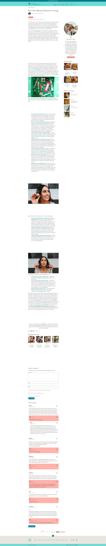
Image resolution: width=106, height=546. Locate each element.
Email (29, 386)
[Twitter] (75, 540)
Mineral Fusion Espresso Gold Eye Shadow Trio (40, 139)
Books (67, 4)
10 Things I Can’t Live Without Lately (55, 346)
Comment (30, 372)
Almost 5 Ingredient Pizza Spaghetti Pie (67, 73)
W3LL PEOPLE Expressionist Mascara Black (39, 280)
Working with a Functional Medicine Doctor (47, 346)
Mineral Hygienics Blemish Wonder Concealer (40, 227)
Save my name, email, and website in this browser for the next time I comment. (39, 390)
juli (32, 13)
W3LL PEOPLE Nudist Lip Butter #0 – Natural (40, 148)
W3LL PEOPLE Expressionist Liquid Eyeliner (39, 276)
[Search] (77, 5)
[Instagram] (71, 540)
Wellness (63, 4)
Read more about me (70, 57)
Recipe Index (33, 7)
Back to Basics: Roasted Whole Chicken (74, 86)
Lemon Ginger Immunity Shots (72, 114)
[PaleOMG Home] (34, 3)
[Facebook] (73, 540)
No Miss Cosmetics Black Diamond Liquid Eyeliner (41, 235)
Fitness (55, 4)
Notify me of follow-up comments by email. (36, 393)
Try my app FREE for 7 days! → (53, 0)
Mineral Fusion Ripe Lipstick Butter (38, 163)
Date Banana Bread (74, 73)
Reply (57, 438)
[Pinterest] (77, 540)
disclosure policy (42, 19)
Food (59, 4)
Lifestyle (71, 4)
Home (29, 7)
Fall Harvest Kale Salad (73, 94)
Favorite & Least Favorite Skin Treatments (31, 346)
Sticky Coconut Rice (73, 107)
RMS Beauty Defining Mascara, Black (38, 288)
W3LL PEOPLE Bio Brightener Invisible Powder (40, 132)
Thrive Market (48, 27)
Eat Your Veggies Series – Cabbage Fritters (74, 102)
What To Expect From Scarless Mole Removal (39, 346)
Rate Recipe (31, 17)
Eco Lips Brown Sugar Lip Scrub (37, 113)
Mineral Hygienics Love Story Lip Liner (38, 153)
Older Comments (32, 526)
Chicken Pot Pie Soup (67, 86)
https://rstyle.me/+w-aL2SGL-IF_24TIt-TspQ (43, 522)
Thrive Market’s (39, 305)
